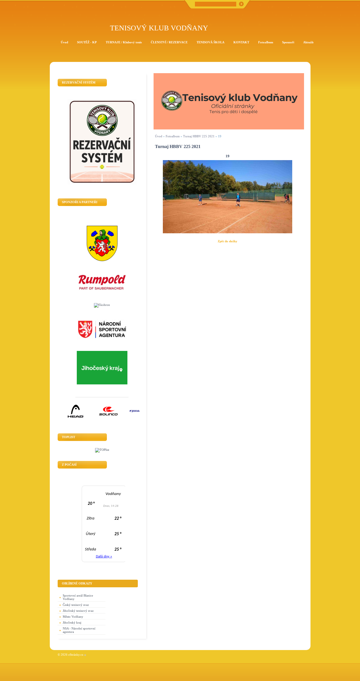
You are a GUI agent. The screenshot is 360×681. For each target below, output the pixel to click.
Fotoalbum (173, 136)
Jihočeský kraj (72, 622)
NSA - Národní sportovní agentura (79, 630)
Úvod (158, 136)
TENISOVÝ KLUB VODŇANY (159, 28)
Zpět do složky (227, 241)
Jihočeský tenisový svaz (78, 610)
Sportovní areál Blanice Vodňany (78, 597)
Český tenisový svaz (76, 604)
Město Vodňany (73, 616)
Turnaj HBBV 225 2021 (199, 136)
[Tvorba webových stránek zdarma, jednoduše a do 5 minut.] (85, 655)
